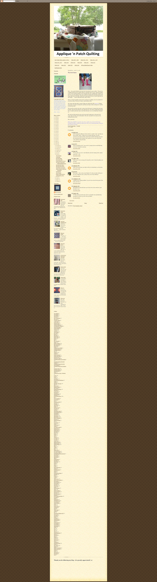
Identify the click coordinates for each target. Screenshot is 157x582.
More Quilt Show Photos (60, 166)
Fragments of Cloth (57, 402)
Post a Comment (72, 200)
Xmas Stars (56, 553)
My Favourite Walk (59, 159)
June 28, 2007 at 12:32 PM (76, 155)
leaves (55, 436)
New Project (56, 454)
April (57, 178)
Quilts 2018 (66, 62)
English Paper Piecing (57, 396)
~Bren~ (74, 158)
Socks (55, 508)
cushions (55, 382)
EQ (54, 397)
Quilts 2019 (73, 62)
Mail (55, 445)
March (57, 179)
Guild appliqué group (57, 412)
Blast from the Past (57, 344)
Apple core (55, 329)
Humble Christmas (57, 420)
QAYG (55, 477)
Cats (54, 351)
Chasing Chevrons (57, 354)
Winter (55, 551)
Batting (55, 338)
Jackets (55, 423)
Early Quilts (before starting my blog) (62, 60)
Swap (55, 521)
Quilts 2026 (77, 65)
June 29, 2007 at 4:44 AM (76, 190)
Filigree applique (57, 398)
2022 (56, 122)
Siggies (55, 505)
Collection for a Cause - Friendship (60, 373)
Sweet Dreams (56, 523)
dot (74, 144)
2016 (56, 131)
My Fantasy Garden (57, 452)
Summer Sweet (56, 520)
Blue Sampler (56, 345)
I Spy (55, 421)
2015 (56, 132)
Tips (54, 528)
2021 (56, 124)
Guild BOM (56, 413)
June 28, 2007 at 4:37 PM (76, 168)
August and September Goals (63, 222)
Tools (55, 529)
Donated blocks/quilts (57, 389)
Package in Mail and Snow (60, 174)
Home (85, 203)
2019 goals (56, 319)
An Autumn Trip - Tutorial (58, 326)
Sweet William (56, 524)
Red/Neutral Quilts (58, 67)
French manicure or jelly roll (60, 161)
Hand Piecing (56, 415)
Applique (55, 330)
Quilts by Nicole (56, 490)
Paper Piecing (56, 461)
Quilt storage (56, 485)
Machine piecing (56, 443)
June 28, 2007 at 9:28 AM (76, 148)
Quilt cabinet (56, 481)
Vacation (55, 544)
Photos (55, 465)
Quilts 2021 (86, 62)
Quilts (55, 489)
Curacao (55, 381)
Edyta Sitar (56, 392)
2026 (56, 117)
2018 (56, 128)
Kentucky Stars (56, 429)
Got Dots (55, 410)
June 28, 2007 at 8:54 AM (76, 141)
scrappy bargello (56, 503)
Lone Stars (55, 439)
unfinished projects (57, 543)
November (58, 147)
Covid (55, 376)
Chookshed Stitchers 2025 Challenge (60, 366)
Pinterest (55, 468)
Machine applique (57, 442)
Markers (55, 446)
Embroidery (56, 395)
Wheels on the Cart (57, 549)
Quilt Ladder (56, 483)
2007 (56, 144)
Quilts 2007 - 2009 (75, 60)
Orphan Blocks (56, 459)
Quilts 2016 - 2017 (58, 62)
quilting (55, 487)
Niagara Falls (56, 456)
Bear (54, 339)
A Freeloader (58, 157)
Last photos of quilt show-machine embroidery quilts (61, 163)
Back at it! (62, 287)
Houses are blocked (62, 233)
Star (54, 512)
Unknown (75, 165)
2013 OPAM (56, 313)
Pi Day (55, 466)
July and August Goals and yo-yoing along (63, 256)
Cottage (55, 375)
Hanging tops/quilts (57, 418)
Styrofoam (55, 518)
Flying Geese (56, 399)
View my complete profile (58, 194)
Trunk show (56, 535)
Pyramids (55, 476)
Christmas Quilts (57, 368)
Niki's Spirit (56, 457)
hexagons (55, 419)
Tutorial (55, 538)
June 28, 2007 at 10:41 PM (76, 183)
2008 (56, 142)
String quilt (56, 514)
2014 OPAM (56, 314)
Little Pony (56, 437)
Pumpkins (55, 474)
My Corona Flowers (57, 451)
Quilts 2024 (63, 65)
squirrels (55, 511)
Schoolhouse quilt (57, 500)
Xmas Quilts (56, 552)
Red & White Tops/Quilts (58, 496)
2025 (56, 118)
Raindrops (55, 495)
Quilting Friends (56, 488)
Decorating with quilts (57, 383)
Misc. (55, 449)
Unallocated (56, 542)
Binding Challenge (57, 343)
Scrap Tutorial (56, 502)
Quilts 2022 (93, 62)
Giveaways (55, 408)
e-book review (56, 391)
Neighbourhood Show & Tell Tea (59, 453)
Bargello (55, 334)
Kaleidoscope (56, 428)
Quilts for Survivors (57, 491)
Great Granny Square (57, 411)
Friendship (55, 404)
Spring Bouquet (58, 172)
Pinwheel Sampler (57, 469)
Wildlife (55, 550)
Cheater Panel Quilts (57, 356)
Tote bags (55, 531)
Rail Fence (55, 492)
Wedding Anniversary (57, 547)
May (57, 176)
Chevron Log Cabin (57, 358)
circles (55, 372)
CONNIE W (75, 179)
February (57, 181)
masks (55, 447)
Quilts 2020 (79, 62)
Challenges (56, 352)
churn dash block (57, 371)
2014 (56, 134)
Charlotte (55, 353)
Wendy (74, 193)
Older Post (101, 203)
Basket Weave (56, 336)
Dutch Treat (56, 390)
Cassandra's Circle (57, 350)
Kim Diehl (55, 431)
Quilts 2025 (70, 65)
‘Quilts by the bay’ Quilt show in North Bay (61, 169)
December (58, 145)
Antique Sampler (57, 328)
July (57, 152)
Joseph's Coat (56, 424)
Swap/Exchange (56, 522)
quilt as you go (56, 479)
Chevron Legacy (56, 357)
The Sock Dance (58, 155)
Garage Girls (56, 405)
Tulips (55, 536)
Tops (55, 530)
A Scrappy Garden (57, 320)
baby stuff (55, 333)
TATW (55, 527)
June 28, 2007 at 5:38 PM (76, 176)
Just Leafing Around (57, 427)
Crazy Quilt (56, 379)
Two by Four (56, 539)
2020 (56, 125)
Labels (55, 435)
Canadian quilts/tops (57, 349)
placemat (55, 470)
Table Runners (56, 526)
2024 (56, 119)
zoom (55, 554)
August (57, 151)
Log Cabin (55, 438)
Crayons (55, 377)
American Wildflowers (57, 325)
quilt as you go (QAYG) (58, 480)
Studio (55, 516)
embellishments (56, 394)
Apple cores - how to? (63, 244)
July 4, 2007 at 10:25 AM (76, 197)
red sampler (56, 497)
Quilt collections (56, 482)
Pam (74, 151)
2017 (56, 129)
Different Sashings (57, 387)
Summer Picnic (56, 519)
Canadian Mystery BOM (58, 348)
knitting (55, 434)
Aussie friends (56, 331)
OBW (55, 458)
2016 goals (56, 316)
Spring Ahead (56, 510)
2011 (56, 138)
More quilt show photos (60, 165)
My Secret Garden (59, 158)
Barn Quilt (55, 335)
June (57, 154)
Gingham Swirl (56, 407)
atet (74, 171)
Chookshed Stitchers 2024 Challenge (60, 359)
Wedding (55, 546)
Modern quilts (56, 450)
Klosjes (55, 433)
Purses (55, 475)
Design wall (56, 385)
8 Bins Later (63, 298)
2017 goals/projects (57, 318)
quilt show (55, 484)
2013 (56, 135)
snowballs (55, 507)
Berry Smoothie (56, 341)
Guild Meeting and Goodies (60, 167)
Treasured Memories (57, 533)
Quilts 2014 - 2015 (93, 60)
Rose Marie (58, 192)
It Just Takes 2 (56, 422)
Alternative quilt (56, 323)
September (58, 150)
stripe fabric (56, 515)
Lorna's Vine (56, 441)
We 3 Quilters (56, 545)
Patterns (55, 462)
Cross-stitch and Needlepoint (58, 380)
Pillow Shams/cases (57, 467)
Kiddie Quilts (56, 430)
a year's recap (56, 321)
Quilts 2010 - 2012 (84, 60)
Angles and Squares (57, 327)
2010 (56, 139)
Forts (55, 400)
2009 (56, 141)
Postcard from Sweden (57, 473)
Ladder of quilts (63, 266)
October (57, 148)
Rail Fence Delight (57, 493)
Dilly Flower (56, 388)
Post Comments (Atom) (77, 205)
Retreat (55, 498)
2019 (56, 127)
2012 (56, 137)
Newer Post (70, 203)
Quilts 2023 (57, 65)
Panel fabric (56, 460)
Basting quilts (56, 337)
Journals (55, 426)
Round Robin (56, 499)
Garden (55, 406)
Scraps (55, 504)
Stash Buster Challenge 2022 (59, 513)
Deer (54, 384)
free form (55, 403)
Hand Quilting (56, 417)
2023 (56, 121)
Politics (55, 472)
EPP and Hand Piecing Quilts (87, 65)
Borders (55, 346)
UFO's (55, 541)
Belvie (74, 132)
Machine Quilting (57, 444)
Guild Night (56, 414)
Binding (55, 342)
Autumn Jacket (63, 277)
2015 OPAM (56, 315)
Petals (55, 464)
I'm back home (58, 171)
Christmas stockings (57, 369)
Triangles (55, 534)
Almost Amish (56, 322)
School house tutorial (63, 211)
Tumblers (55, 537)
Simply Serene (56, 506)
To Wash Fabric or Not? (60, 175)
